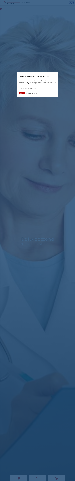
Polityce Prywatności (23, 88)
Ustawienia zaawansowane (31, 93)
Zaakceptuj (22, 93)
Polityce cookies (33, 88)
